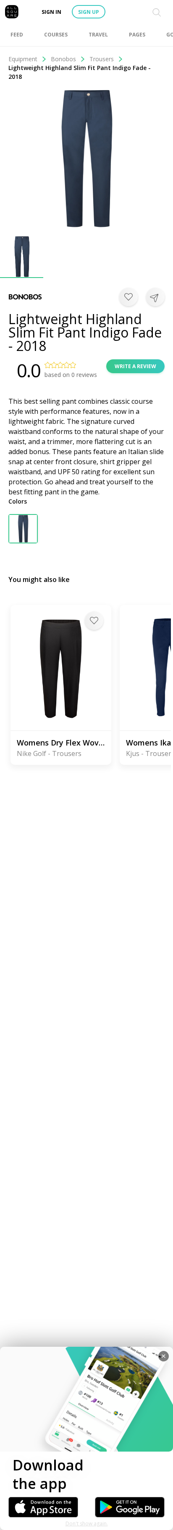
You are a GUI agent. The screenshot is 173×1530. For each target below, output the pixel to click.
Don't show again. (87, 1523)
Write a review (135, 366)
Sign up (88, 12)
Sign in (51, 12)
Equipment (22, 59)
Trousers (101, 59)
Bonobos (63, 59)
